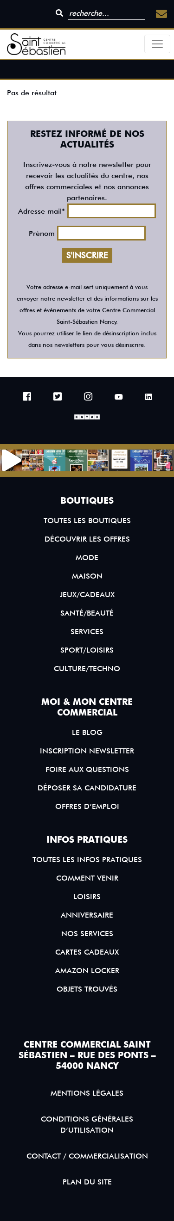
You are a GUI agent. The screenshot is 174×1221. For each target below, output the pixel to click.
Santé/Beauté (87, 613)
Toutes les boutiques (87, 520)
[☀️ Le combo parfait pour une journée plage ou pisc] (163, 460)
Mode (87, 557)
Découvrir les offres (87, 539)
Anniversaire (87, 915)
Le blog (87, 732)
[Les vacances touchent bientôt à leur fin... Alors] (33, 460)
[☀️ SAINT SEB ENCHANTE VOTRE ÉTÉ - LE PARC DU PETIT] (54, 460)
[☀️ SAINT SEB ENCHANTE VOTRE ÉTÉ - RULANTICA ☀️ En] (141, 460)
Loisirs (87, 896)
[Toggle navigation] (157, 44)
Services (87, 631)
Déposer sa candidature (87, 787)
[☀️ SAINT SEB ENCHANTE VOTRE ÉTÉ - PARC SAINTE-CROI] (76, 460)
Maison (87, 576)
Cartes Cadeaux (87, 952)
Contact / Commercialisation (87, 1156)
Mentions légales (87, 1093)
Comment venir (87, 878)
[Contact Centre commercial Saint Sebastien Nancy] (161, 14)
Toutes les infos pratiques (87, 859)
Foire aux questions (87, 769)
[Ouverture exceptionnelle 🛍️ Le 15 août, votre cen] (119, 460)
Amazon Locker (87, 970)
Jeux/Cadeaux (87, 594)
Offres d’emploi (87, 806)
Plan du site (87, 1182)
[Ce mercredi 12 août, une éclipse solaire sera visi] (98, 460)
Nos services (87, 933)
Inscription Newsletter (87, 750)
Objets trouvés (87, 989)
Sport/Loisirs (87, 650)
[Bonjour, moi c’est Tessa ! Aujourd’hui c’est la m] (11, 460)
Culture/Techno (87, 668)
